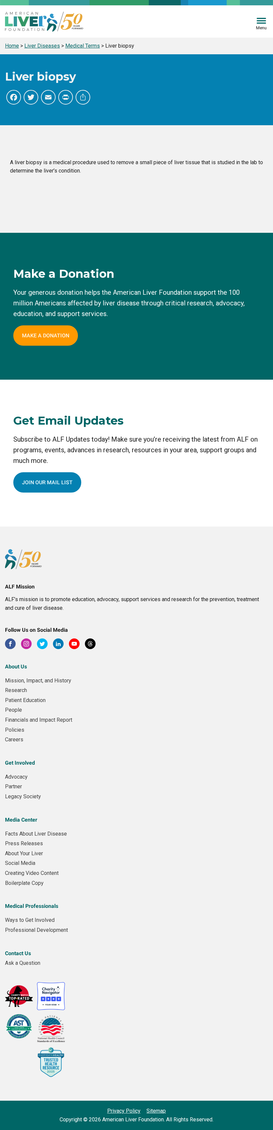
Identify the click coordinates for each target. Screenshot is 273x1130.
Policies (14, 730)
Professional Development (36, 930)
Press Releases (24, 843)
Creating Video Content (32, 873)
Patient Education (25, 700)
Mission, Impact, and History (38, 680)
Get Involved (20, 763)
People (13, 710)
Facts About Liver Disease (36, 834)
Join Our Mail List (47, 482)
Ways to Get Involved (30, 920)
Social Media (20, 863)
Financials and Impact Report (38, 720)
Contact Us (18, 953)
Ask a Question (22, 963)
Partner (13, 786)
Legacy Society (23, 796)
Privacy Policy (123, 1111)
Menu (261, 27)
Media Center (21, 820)
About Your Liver (24, 853)
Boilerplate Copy (24, 883)
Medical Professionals (31, 906)
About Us (16, 666)
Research (16, 690)
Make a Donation (45, 335)
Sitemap (156, 1111)
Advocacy (16, 777)
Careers (14, 739)
